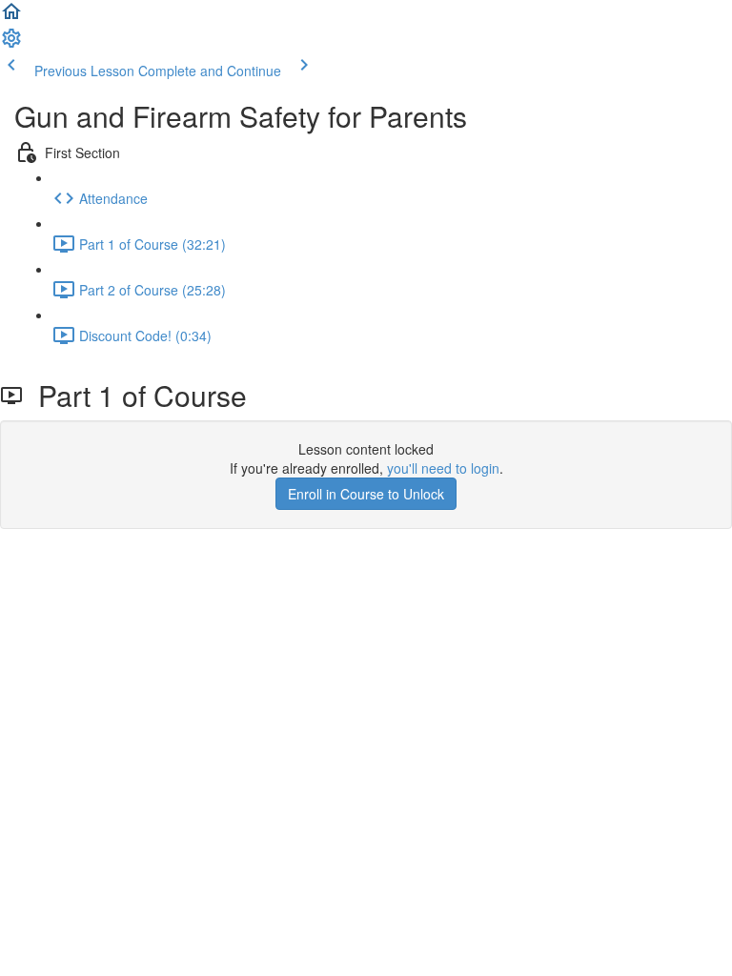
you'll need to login (443, 468)
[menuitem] (11, 43)
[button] (11, 17)
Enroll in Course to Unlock (366, 493)
